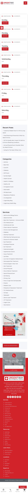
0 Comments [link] (17, 16)
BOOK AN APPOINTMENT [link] (10, 345)
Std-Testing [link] (7, 275)
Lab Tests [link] (6, 256)
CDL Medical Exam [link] (8, 222)
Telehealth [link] (6, 295)
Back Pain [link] (6, 164)
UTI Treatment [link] (7, 300)
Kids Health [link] (7, 189)
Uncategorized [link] (7, 197)
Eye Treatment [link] (8, 242)
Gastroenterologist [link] (8, 249)
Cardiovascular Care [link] (9, 225)
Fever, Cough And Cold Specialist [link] (12, 280)
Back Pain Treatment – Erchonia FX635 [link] (14, 220)
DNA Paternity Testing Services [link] (12, 237)
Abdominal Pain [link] (8, 217)
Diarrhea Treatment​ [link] (9, 234)
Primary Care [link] (7, 278)
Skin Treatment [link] (8, 266)
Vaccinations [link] (7, 304)
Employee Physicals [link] (9, 244)
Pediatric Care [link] (7, 285)
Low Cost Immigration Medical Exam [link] (13, 259)
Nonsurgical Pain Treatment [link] (11, 261)
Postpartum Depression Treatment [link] (13, 288)
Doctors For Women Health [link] (11, 239)
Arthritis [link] (6, 162)
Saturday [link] (5, 110)
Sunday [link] (4, 20)
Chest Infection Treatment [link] (11, 227)
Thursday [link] (5, 76)
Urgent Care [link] (7, 302)
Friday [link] (4, 93)
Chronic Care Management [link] (11, 229)
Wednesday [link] (6, 59)
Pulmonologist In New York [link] (11, 263)
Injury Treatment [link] (8, 254)
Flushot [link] (6, 283)
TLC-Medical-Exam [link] (8, 290)
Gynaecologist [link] (7, 175)
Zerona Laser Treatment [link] (10, 297)
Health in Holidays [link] (8, 181)
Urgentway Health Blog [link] (10, 203)
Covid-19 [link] (6, 167)
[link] (1, 28)
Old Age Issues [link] (7, 192)
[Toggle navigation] (25, 3)
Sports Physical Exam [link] (9, 273)
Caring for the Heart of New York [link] (12, 150)
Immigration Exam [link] (8, 186)
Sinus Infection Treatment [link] (10, 271)
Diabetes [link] (6, 170)
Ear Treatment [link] (7, 246)
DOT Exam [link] (6, 173)
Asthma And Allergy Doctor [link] (11, 215)
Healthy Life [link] (7, 184)
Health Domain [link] (8, 178)
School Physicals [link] (8, 268)
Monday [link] (5, 33)
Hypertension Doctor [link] (9, 251)
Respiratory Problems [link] (9, 195)
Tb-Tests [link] (6, 292)
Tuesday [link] (5, 46)
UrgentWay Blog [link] (8, 200)
